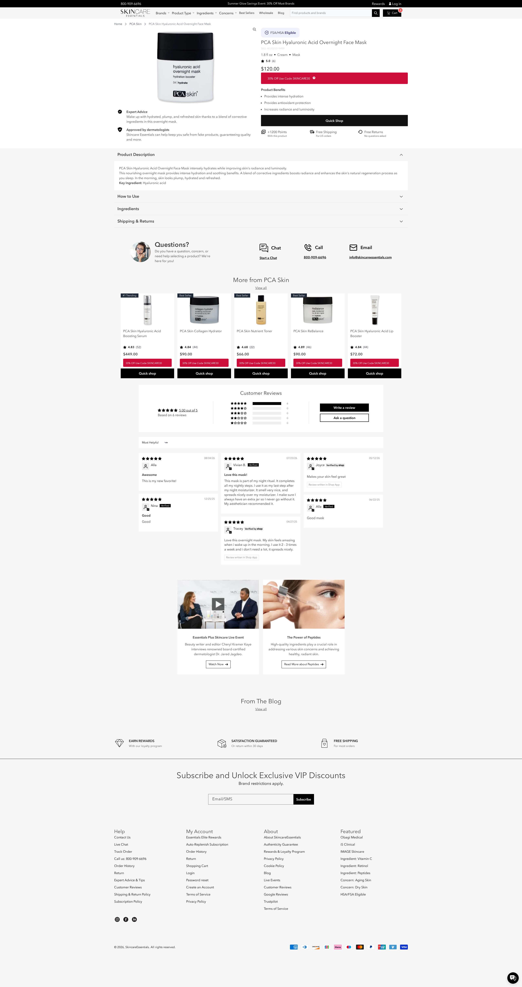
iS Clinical (348, 844)
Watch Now (216, 664)
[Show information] (313, 77)
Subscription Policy (128, 901)
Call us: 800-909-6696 (130, 859)
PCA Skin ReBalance (308, 331)
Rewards (378, 4)
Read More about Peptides (301, 664)
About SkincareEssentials (282, 837)
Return (119, 873)
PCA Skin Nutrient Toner (254, 331)
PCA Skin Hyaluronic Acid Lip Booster (371, 333)
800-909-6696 (131, 4)
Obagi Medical (352, 837)
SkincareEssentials (137, 947)
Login (190, 873)
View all (261, 288)
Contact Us (122, 837)
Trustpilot (271, 901)
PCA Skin (135, 24)
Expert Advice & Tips (129, 880)
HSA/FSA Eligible (353, 894)
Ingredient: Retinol (354, 866)
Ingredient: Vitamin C (356, 859)
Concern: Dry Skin (354, 887)
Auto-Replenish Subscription (207, 844)
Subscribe (303, 799)
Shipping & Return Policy (132, 894)
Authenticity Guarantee (281, 844)
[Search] (254, 29)
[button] (161, 13)
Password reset (197, 880)
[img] (151, 459)
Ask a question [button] (344, 418)
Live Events (272, 880)
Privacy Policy (196, 901)
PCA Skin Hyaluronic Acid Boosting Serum (142, 333)
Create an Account (200, 887)
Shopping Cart (197, 866)
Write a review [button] (344, 408)
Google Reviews (276, 894)
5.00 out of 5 (188, 410)
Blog (267, 873)
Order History (124, 866)
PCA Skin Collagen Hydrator (201, 331)
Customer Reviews (128, 887)
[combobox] (335, 13)
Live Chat (121, 844)
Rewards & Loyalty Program (284, 851)
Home (118, 24)
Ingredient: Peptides (355, 873)
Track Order (123, 851)
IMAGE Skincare (352, 851)
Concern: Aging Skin (356, 880)
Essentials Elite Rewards (203, 837)
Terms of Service (198, 894)
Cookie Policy (274, 866)
